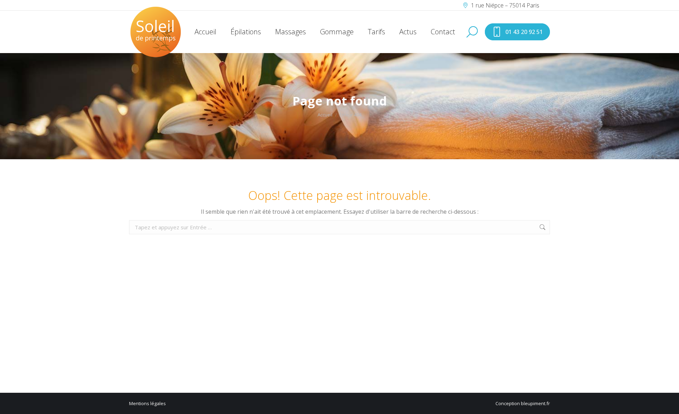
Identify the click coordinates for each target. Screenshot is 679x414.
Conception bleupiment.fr (522, 403)
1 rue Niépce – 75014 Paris (505, 5)
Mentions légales (147, 403)
